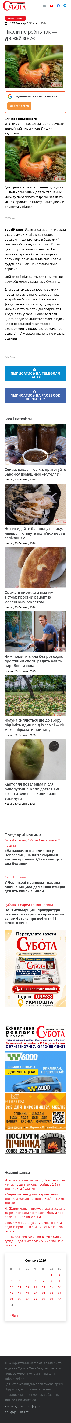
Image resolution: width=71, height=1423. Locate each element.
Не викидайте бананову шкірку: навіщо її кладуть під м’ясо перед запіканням (35, 533)
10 (11, 1287)
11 (19, 1287)
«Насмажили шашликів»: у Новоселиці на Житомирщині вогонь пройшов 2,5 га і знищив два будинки (34, 857)
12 (27, 1287)
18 (19, 1293)
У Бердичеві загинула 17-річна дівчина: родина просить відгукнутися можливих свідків (34, 1227)
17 (11, 1293)
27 (35, 1299)
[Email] (45, 6)
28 (43, 1299)
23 (59, 1293)
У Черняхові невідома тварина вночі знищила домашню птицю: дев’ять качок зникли (35, 886)
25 (19, 1299)
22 (51, 1293)
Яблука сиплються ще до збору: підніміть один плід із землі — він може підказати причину (35, 725)
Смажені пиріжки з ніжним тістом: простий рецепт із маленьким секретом (29, 597)
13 (35, 1287)
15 (51, 1287)
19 (27, 1293)
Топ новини (44, 905)
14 (43, 1287)
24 (11, 1299)
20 (35, 1293)
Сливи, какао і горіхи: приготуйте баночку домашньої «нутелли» (35, 472)
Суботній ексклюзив (42, 840)
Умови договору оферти (22, 1406)
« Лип (14, 1315)
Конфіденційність (17, 1412)
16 (59, 1287)
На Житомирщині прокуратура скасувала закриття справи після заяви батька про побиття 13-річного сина (34, 916)
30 (59, 1299)
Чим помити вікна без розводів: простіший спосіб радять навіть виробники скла (34, 661)
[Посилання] (14, 6)
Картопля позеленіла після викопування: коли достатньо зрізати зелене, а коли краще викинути (32, 791)
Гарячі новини (15, 840)
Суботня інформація (19, 905)
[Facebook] (58, 6)
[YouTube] (52, 6)
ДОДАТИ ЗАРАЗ (19, 106)
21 (43, 1293)
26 (27, 1299)
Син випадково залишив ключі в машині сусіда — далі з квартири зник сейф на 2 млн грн (34, 1241)
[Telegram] (65, 6)
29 (51, 1299)
